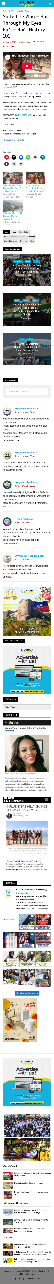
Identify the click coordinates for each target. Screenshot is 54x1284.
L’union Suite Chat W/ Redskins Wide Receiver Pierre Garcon (29, 1230)
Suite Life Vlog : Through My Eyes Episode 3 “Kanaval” (35, 188)
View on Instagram (29, 993)
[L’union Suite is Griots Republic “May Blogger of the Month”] (8, 1176)
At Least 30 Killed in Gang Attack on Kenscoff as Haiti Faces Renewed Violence (27, 270)
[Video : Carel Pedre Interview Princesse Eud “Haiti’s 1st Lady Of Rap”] (8, 1246)
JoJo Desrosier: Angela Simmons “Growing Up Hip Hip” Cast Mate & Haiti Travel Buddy (32, 1253)
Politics (36, 261)
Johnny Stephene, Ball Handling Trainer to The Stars (31, 1221)
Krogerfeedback (24, 519)
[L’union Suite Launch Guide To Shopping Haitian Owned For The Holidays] (8, 1213)
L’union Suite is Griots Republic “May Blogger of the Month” (32, 1174)
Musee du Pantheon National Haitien (19, 237)
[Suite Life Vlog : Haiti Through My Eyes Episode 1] (13, 206)
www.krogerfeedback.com (29, 556)
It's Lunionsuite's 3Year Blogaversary (29, 1183)
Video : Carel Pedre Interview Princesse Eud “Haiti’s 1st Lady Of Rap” (32, 1246)
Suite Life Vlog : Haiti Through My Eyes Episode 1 (12, 216)
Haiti (14, 232)
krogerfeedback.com (26, 452)
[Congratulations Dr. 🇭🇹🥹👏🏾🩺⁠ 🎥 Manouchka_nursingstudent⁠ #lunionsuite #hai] (27, 977)
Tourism (23, 241)
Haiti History (24, 232)
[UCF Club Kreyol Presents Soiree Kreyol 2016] (8, 1195)
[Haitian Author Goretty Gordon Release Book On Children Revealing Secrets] (8, 1260)
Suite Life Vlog (9, 11)
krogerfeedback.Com (27, 408)
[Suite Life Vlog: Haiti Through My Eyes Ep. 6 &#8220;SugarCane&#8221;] (13, 178)
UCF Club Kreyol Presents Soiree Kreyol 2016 (31, 1193)
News (28, 261)
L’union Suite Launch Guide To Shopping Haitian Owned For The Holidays (30, 1211)
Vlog (32, 241)
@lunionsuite (22, 893)
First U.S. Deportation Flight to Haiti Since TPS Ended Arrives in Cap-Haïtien (27, 348)
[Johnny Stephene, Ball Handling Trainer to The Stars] (8, 1222)
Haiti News (17, 261)
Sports (35, 300)
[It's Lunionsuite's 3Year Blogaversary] (8, 1185)
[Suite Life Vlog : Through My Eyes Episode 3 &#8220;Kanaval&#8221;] (36, 178)
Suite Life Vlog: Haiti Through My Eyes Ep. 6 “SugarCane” (13, 188)
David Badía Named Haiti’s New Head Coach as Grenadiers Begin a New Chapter (27, 309)
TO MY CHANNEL (23, 115)
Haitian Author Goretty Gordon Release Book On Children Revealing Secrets (32, 1260)
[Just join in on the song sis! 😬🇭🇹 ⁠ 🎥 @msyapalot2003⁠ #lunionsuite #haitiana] (43, 978)
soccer (26, 300)
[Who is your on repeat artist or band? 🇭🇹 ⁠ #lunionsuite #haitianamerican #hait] (11, 922)
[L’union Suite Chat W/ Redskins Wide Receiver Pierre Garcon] (8, 1230)
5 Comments (26, 42)
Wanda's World (23, 11)
